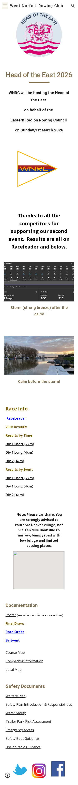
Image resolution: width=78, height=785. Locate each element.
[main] (39, 77)
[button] (5, 5)
